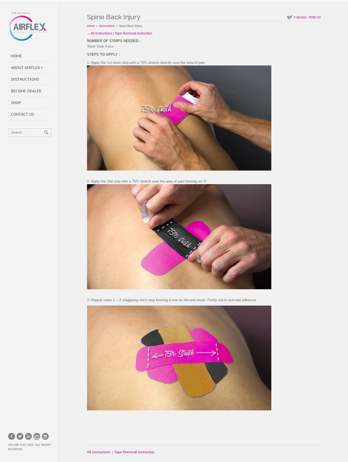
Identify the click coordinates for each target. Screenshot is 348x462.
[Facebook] (11, 436)
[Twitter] (20, 436)
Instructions (25, 79)
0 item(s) (307, 17)
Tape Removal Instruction (133, 33)
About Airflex (25, 67)
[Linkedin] (28, 436)
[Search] (46, 132)
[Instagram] (45, 436)
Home (16, 56)
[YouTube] (36, 436)
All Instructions (101, 33)
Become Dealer (26, 91)
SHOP (16, 102)
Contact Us (22, 114)
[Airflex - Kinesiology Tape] (30, 26)
